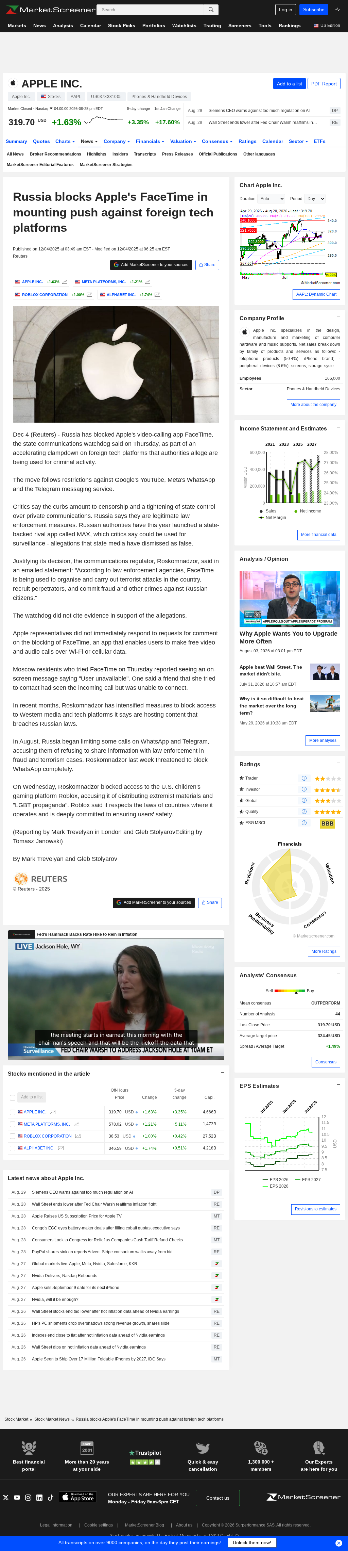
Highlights (96, 154)
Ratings (248, 141)
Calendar (272, 141)
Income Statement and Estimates (283, 428)
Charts (63, 141)
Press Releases (177, 154)
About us (184, 1525)
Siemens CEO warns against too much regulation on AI (259, 110)
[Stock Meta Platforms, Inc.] (146, 281)
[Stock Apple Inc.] (63, 281)
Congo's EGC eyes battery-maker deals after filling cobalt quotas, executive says (106, 1228)
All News (15, 154)
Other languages (259, 154)
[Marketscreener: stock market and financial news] (50, 10)
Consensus (216, 141)
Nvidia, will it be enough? (55, 1299)
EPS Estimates (259, 1086)
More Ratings (324, 951)
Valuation (181, 141)
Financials (148, 141)
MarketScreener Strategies (106, 164)
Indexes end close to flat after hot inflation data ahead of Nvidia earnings (98, 1335)
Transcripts (145, 154)
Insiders (120, 154)
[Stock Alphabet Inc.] (156, 294)
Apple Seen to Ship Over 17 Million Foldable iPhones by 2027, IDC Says (99, 1359)
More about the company (313, 404)
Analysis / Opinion (264, 559)
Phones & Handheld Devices (313, 389)
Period (296, 198)
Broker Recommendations (55, 154)
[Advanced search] (211, 9)
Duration (248, 198)
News (88, 141)
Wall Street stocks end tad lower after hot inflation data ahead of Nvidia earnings (105, 1311)
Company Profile (262, 318)
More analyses (322, 740)
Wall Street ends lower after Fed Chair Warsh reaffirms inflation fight (263, 122)
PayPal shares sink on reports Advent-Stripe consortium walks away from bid (102, 1252)
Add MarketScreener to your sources (154, 264)
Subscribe (314, 9)
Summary (16, 141)
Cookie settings (98, 1525)
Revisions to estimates (315, 1209)
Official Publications (218, 154)
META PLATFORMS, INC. (47, 1124)
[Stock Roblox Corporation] (88, 294)
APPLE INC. (35, 1112)
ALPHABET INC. (39, 1148)
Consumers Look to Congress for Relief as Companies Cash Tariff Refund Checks (107, 1240)
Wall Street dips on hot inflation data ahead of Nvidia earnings (89, 1347)
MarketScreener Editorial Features (40, 164)
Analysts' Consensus (268, 975)
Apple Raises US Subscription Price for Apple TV (77, 1216)
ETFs (320, 141)
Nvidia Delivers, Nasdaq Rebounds (64, 1275)
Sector (297, 141)
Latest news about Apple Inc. (46, 1178)
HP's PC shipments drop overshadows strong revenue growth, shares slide (101, 1323)
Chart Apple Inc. (261, 185)
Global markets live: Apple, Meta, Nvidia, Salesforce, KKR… (86, 1263)
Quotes (41, 141)
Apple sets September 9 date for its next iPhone (75, 1287)
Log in (285, 9)
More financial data (318, 534)
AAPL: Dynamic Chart (316, 294)
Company (115, 141)
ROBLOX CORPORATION (48, 1136)
